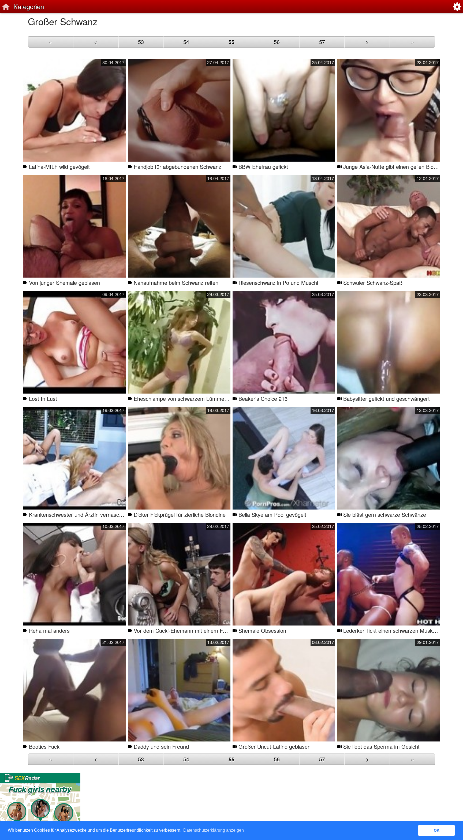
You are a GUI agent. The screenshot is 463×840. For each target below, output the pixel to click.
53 (141, 42)
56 (277, 42)
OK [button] (436, 830)
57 (322, 42)
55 (231, 42)
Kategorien (28, 6)
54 (186, 42)
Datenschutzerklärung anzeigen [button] (213, 830)
